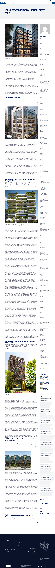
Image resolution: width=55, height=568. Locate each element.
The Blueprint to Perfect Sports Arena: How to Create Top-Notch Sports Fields (46, 378)
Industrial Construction (44, 212)
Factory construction (45, 422)
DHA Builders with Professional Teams (27, 253)
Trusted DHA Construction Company (22, 338)
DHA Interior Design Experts (15, 302)
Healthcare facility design (45, 431)
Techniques (42, 349)
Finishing (41, 148)
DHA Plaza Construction (12, 77)
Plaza (41, 300)
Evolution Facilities (43, 138)
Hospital (41, 183)
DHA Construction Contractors (23, 266)
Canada (44, 558)
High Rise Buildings (21, 473)
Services (41, 330)
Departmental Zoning (43, 114)
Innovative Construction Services (19, 80)
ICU (40, 207)
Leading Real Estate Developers (29, 164)
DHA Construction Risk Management (28, 271)
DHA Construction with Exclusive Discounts (18, 282)
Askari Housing (43, 551)
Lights (41, 242)
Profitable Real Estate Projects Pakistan (44, 304)
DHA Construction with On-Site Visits (22, 288)
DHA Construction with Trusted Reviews (30, 293)
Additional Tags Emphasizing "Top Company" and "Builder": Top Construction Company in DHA (20, 59)
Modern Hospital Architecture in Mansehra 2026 (44, 270)
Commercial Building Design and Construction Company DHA (20, 180)
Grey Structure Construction (42, 162)
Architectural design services (10, 143)
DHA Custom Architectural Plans (10, 294)
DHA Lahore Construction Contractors (25, 303)
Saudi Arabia (41, 558)
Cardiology (42, 69)
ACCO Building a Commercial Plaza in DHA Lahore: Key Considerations (19, 516)
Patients (41, 292)
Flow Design (42, 153)
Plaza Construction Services (19, 86)
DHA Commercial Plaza (32, 71)
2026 (40, 42)
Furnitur (41, 154)
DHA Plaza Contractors (21, 77)
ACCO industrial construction (46, 402)
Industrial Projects (43, 213)
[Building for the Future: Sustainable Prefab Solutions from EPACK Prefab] (41, 388)
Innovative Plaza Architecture (30, 80)
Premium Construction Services (17, 172)
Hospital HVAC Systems (44, 192)
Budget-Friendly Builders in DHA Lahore (30, 231)
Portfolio (18, 550)
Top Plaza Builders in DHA (20, 93)
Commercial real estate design (16, 150)
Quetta (41, 308)
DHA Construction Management (24, 73)
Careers (18, 545)
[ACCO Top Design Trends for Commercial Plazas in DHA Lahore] (20, 372)
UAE (47, 557)
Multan (41, 274)
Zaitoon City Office (42, 544)
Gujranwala (42, 165)
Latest (12, 58)
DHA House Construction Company (31, 299)
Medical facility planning (45, 486)
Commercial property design (15, 66)
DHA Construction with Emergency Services (19, 281)
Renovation (42, 317)
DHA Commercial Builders (17, 70)
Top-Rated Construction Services (30, 93)
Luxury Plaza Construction (27, 165)
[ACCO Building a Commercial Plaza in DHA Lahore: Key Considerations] (18, 460)
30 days (41, 43)
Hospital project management (46, 442)
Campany (41, 68)
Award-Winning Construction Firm (21, 143)
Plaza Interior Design (21, 171)
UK (48, 557)
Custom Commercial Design (31, 151)
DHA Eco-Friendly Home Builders (19, 295)
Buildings (24, 395)
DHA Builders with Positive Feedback (14, 253)
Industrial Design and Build (45, 455)
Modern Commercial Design (12, 84)
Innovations (17, 474)
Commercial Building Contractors (25, 63)
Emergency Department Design (44, 133)
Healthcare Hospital (43, 172)
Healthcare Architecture (44, 166)
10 (40, 38)
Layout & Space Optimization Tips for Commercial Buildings (44, 239)
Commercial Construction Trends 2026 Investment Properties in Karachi (44, 84)
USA (41, 559)
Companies (41, 97)
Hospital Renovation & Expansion (44, 195)
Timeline (41, 351)
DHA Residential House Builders (28, 315)
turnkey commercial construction (47, 490)
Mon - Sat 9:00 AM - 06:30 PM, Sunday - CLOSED (21, 0)
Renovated (42, 316)
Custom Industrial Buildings (45, 420)
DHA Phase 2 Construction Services (29, 307)
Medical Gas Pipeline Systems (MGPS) (45, 256)
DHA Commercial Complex (26, 70)
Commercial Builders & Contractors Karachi (43, 77)
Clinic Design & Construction (42, 74)
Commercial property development (25, 66)
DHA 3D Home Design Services (19, 239)
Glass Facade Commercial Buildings (44, 158)
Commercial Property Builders (25, 65)
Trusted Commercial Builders (17, 94)
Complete (41, 98)
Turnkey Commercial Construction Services (44, 357)
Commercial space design (24, 237)
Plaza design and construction (14, 87)
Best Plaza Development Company (13, 63)
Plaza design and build (28, 86)
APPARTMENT (43, 413)
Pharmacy (41, 295)
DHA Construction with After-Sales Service (18, 278)
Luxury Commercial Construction (20, 323)
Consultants (42, 109)
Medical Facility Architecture (42, 253)
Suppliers (18, 547)
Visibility (41, 367)
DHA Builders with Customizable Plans (19, 246)
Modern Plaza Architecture (9, 85)
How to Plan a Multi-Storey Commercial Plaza (44, 203)
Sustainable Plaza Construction (28, 91)
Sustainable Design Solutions (18, 91)
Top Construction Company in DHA (25, 335)
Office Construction (12, 399)
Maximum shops (42, 247)
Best (21, 395)
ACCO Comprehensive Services (46, 398)
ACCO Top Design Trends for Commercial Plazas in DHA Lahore (21, 439)
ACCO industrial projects (45, 407)
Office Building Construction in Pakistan (44, 280)
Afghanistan (42, 47)
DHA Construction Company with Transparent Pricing (26, 265)
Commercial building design (21, 232)
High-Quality (42, 176)
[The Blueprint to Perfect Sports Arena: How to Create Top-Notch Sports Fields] (41, 377)
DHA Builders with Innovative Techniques (28, 250)
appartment (42, 49)
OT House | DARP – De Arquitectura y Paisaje (46, 383)
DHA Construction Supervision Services (26, 274)
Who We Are (18, 542)
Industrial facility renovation (46, 466)
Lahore (41, 234)
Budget (41, 60)
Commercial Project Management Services (43, 93)
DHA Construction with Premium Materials (18, 289)
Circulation (42, 70)
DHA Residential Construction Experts (16, 315)
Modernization (42, 273)
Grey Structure (42, 160)
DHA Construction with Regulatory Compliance (17, 292)
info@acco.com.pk (11, 0)
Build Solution (42, 63)
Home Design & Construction (44, 182)
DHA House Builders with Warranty (19, 299)
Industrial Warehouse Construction (47, 475)
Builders (41, 64)
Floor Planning (42, 152)
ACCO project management (45, 411)
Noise (41, 278)
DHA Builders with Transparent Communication (22, 257)
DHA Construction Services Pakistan (31, 272)
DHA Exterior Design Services (10, 296)
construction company (23, 151)
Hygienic (41, 206)
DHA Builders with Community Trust (24, 245)
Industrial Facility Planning (45, 464)
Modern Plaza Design (18, 85)
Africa (41, 48)
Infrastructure (42, 217)
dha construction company (25, 72)
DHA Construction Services (22, 157)
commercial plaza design (16, 65)
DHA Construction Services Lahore (19, 272)
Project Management (19, 399)
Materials (33, 474)
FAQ (17, 548)
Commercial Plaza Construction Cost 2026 (44, 89)
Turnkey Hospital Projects (44, 363)
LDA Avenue (46, 547)
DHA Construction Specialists (10, 158)
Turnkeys (41, 364)
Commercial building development (16, 64)
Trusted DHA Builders (25, 94)
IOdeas (41, 224)
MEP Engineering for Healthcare (43, 260)
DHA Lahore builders (15, 303)
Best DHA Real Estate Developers (23, 144)
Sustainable (42, 345)
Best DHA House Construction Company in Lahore (16, 230)
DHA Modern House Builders (29, 306)
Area (41, 55)
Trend (41, 355)
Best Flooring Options (44, 59)
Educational (15, 473)
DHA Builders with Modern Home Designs (19, 252)
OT (40, 286)
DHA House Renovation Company (13, 301)
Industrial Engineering (44, 457)
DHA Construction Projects (13, 157)
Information (13, 474)
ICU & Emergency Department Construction (44, 209)
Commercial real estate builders (22, 236)
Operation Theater (43, 285)
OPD (40, 284)
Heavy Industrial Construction (46, 440)
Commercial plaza (29, 395)
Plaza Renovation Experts (30, 171)
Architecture (11, 224)
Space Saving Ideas (43, 339)
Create (41, 113)
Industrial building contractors (46, 444)
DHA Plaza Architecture (20, 158)
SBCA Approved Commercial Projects (44, 329)
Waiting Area (42, 368)
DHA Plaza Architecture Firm (28, 158)
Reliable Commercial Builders (28, 172)
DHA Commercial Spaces (16, 72)
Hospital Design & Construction (43, 189)
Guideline (41, 164)
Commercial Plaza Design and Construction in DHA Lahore (20, 342)
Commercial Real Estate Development (27, 150)
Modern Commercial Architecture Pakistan (44, 266)
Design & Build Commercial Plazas (44, 119)
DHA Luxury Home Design (9, 306)
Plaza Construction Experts (26, 85)
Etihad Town (45, 548)
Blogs (17, 551)
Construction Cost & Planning (43, 108)
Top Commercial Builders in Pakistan (20, 92)
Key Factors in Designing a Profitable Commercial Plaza (44, 230)
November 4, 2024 (8, 58)
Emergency (42, 131)
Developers (42, 121)
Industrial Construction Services (46, 453)
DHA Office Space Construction (18, 307)
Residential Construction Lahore (44, 323)
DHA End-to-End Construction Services (31, 295)
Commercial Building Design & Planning (45, 80)
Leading (41, 241)
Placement (42, 296)
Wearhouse (22, 400)
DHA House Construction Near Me (10, 300)
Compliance (42, 102)
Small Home (42, 335)
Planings (41, 297)
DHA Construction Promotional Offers (15, 271)
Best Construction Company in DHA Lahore (22, 229)
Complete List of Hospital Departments (44, 100)
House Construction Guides (44, 198)
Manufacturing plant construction (47, 479)
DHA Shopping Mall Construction (28, 316)
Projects (41, 307)
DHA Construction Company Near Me (19, 264)
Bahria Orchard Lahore (44, 543)
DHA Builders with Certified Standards (11, 245)
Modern (6, 399)
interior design (42, 223)
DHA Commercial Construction (29, 259)
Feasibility (42, 147)
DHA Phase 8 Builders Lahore (29, 309)
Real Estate (25, 399)
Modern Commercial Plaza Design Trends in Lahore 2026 (45, 268)
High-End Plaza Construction (15, 79)
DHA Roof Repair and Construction (16, 316)
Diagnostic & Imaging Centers (43, 126)
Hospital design (32, 473)
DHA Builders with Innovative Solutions (14, 250)
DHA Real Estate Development (15, 314)
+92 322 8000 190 (4, 0)
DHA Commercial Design (21, 260)
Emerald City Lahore (45, 550)
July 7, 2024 (7, 471)
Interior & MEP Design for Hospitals (44, 220)
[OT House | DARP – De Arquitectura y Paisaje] (41, 383)
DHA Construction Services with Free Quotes (12, 273)
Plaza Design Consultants (24, 87)
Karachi (41, 227)
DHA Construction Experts (14, 73)
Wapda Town (45, 541)
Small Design (42, 334)
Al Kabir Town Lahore (46, 545)
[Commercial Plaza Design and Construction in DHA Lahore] (21, 206)
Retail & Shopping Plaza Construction (44, 325)
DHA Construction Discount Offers (19, 267)
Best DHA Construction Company (12, 144)
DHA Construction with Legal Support (25, 286)
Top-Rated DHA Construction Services (23, 337)
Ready (41, 312)
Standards (7, 400)
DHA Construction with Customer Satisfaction (19, 279)
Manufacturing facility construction (47, 477)
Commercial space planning (14, 151)
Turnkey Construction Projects (44, 359)
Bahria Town (41, 541)
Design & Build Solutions (44, 120)
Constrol (41, 103)
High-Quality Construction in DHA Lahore (21, 320)
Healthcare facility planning (46, 433)
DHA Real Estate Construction (24, 78)
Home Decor (27, 473)
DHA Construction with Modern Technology (24, 287)
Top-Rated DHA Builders (12, 337)
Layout (41, 236)
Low (40, 243)
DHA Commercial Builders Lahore (27, 258)
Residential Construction (32, 399)
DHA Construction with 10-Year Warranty (24, 275)
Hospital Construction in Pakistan (44, 186)
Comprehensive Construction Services (47, 418)
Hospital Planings (43, 193)
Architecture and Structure (15, 395)
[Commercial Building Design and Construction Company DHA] (21, 122)
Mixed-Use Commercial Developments (43, 262)
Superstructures (12, 400)
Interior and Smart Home (24, 474)
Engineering (42, 137)
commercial (42, 75)
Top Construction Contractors (31, 92)
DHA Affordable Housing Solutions (30, 239)
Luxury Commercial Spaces (18, 165)
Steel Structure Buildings (45, 488)
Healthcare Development (44, 171)
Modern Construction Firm (21, 84)
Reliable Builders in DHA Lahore (28, 331)
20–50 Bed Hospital (43, 39)
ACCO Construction (44, 400)
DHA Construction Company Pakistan (31, 264)
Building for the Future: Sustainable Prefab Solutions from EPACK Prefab (46, 389)
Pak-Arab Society (42, 546)
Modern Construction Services (31, 84)
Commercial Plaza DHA (12, 97)
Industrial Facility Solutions (46, 468)
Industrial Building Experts (45, 446)
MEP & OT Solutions (43, 258)
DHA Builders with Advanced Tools (23, 243)
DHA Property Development (13, 78)
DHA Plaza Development (29, 77)
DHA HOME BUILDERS (30, 296)
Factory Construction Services (46, 424)
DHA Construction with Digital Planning (19, 280)
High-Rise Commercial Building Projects (43, 178)
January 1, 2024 (45, 380)
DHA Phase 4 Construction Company (17, 308)
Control (41, 110)
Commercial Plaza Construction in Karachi (44, 91)
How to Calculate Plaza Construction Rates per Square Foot (44, 200)
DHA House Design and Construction (22, 300)
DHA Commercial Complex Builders (18, 259)
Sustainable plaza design (9, 92)
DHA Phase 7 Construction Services (19, 309)
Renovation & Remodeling (44, 318)
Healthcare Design (43, 170)
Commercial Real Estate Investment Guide (44, 96)
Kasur (41, 228)
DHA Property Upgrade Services (24, 313)
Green (41, 159)
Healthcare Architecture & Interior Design (44, 168)
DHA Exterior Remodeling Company (20, 296)
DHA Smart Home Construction (17, 317)
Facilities (41, 142)
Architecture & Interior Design (44, 53)
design (12, 473)
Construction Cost (19, 553)
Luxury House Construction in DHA (20, 324)
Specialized (42, 340)
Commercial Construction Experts (27, 64)
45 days (41, 44)
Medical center (42, 248)
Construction (17, 224)
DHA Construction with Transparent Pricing (15, 293)
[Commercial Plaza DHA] (21, 40)
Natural (41, 275)
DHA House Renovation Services (24, 301)
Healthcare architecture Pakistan (46, 429)
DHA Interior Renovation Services (25, 302)
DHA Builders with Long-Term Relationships (26, 251)
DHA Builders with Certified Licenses (31, 244)
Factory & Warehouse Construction (43, 144)
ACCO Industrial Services (45, 409)
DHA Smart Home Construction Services (29, 317)
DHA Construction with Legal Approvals (25, 285)
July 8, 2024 (7, 224)
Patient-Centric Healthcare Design (44, 291)
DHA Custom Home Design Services (22, 294)
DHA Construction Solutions (32, 157)
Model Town (41, 548)
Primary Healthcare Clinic (44, 302)
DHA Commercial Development (12, 71)
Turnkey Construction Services (44, 362)
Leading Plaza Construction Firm (17, 164)
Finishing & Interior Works (44, 149)
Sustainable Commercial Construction (44, 347)
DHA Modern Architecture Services (19, 306)
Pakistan (41, 289)
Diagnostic (42, 124)
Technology (22, 224)
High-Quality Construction (24, 79)
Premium (41, 301)
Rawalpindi (42, 311)
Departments (42, 115)
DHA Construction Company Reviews (11, 265)
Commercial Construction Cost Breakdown (44, 82)
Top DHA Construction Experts (10, 93)
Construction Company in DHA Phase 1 (19, 238)
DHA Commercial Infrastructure (23, 71)
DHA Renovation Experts (24, 314)
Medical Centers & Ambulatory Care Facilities (44, 250)
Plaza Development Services (13, 171)
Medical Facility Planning (44, 254)
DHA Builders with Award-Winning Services (18, 244)
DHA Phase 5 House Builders (27, 308)
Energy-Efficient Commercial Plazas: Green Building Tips (44, 136)
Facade (41, 141)
